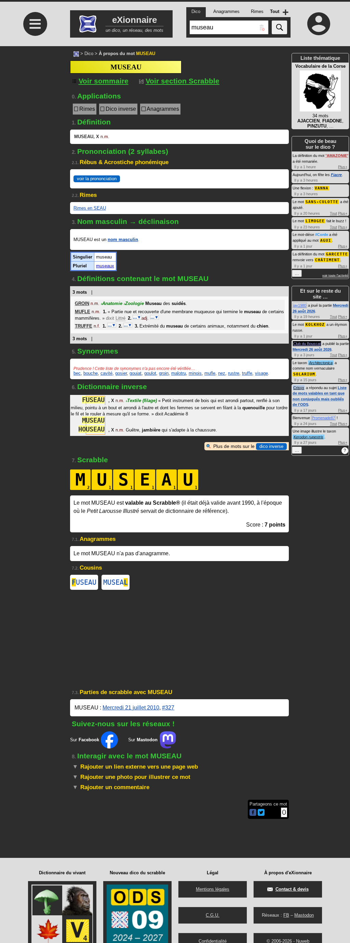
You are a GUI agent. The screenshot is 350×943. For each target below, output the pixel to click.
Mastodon (304, 915)
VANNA (321, 188)
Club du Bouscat (307, 344)
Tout (333, 213)
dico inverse (271, 446)
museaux (105, 265)
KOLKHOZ (315, 324)
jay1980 (299, 305)
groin (164, 373)
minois (195, 373)
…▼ (137, 317)
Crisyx (298, 388)
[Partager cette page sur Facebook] (253, 813)
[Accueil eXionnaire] (76, 53)
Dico (88, 53)
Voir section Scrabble (182, 81)
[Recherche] (279, 27)
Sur (84, 739)
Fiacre (336, 175)
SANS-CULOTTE (322, 202)
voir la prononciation (97, 178)
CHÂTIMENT (327, 260)
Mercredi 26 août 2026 (312, 349)
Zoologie (134, 303)
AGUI (325, 240)
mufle (209, 373)
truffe (247, 373)
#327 (168, 707)
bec (77, 373)
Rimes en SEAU (89, 208)
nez (221, 373)
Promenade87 (323, 418)
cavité (106, 373)
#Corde (321, 235)
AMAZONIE (337, 156)
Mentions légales (212, 889)
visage (261, 373)
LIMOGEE (315, 221)
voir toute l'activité (335, 275)
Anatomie (111, 303)
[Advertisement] (34, 214)
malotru (178, 373)
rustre (233, 373)
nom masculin (123, 239)
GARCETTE (337, 254)
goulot (150, 373)
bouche (90, 373)
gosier (121, 373)
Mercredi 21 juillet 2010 (131, 707)
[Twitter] (261, 814)
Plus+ (342, 167)
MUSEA (115, 582)
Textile (141, 400)
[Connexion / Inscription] (318, 23)
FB (286, 915)
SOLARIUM (304, 374)
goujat (136, 373)
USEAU (84, 582)
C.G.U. (212, 915)
